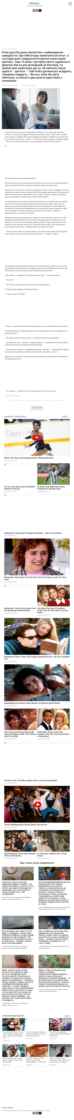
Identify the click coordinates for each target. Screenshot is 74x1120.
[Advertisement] (37, 28)
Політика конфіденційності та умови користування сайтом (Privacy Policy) (26, 1110)
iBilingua (34, 3)
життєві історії (31, 85)
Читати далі (37, 408)
